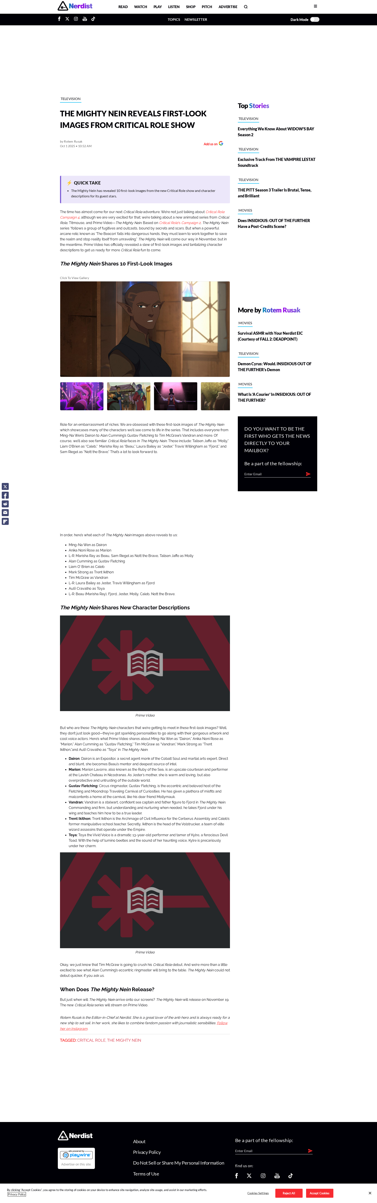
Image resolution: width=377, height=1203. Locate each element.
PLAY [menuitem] (158, 7)
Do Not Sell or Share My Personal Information (178, 1163)
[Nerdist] (75, 6)
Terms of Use (146, 1174)
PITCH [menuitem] (207, 7)
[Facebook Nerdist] (60, 19)
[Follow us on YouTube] (277, 1177)
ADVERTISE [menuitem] (228, 7)
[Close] (370, 1193)
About (139, 1141)
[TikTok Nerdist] (93, 19)
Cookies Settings (258, 1193)
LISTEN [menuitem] (173, 7)
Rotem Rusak (73, 141)
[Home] (75, 1139)
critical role (91, 1040)
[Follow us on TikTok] (290, 1177)
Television (71, 99)
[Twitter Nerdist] (67, 19)
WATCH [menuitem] (140, 7)
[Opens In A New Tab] (76, 1154)
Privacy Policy (147, 1152)
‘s (179, 223)
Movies (245, 210)
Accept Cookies (320, 1193)
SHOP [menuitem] (190, 7)
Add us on (210, 144)
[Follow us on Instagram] (263, 1177)
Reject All (289, 1193)
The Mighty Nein (124, 1040)
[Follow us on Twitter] (249, 1177)
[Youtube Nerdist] (84, 19)
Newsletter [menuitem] (196, 19)
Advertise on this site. (76, 1164)
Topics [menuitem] (174, 19)
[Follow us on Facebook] (236, 1177)
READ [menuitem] (123, 7)
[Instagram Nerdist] (76, 19)
